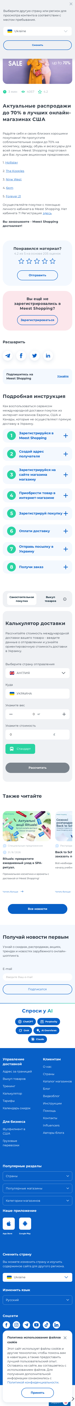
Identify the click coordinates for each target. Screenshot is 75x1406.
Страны (48, 1074)
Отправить (37, 275)
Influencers (51, 1125)
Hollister (11, 162)
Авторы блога (53, 1133)
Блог (46, 1088)
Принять (37, 1392)
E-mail (7, 969)
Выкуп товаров (14, 1079)
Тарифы (9, 1101)
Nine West (14, 179)
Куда (9, 684)
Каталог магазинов (57, 1081)
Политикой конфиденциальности (32, 1382)
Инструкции (52, 1103)
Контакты (50, 1118)
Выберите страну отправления (30, 664)
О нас (47, 1066)
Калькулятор (12, 1093)
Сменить (37, 45)
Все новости (37, 909)
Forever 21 (13, 196)
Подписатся (37, 989)
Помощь (49, 1111)
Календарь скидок (16, 1108)
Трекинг (9, 1086)
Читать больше (11, 891)
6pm (9, 188)
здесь (47, 213)
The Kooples (15, 171)
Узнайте (63, 376)
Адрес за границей (17, 1071)
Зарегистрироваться (37, 320)
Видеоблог (51, 1096)
